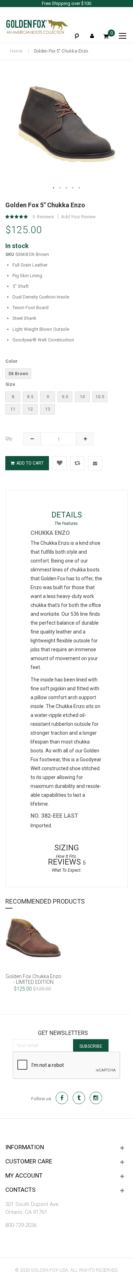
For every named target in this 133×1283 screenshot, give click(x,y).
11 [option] (12, 409)
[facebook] (62, 1098)
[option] (33, 959)
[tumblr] (79, 1098)
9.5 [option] (65, 396)
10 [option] (82, 396)
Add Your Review (78, 216)
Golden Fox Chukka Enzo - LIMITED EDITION (33, 979)
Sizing (66, 847)
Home (16, 51)
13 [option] (47, 409)
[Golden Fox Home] (36, 27)
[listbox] (58, 374)
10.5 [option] (99, 396)
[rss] (96, 1098)
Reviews (66, 861)
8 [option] (13, 396)
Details (66, 514)
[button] (54, 188)
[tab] (66, 515)
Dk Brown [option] (18, 373)
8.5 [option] (30, 396)
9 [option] (47, 396)
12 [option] (30, 409)
